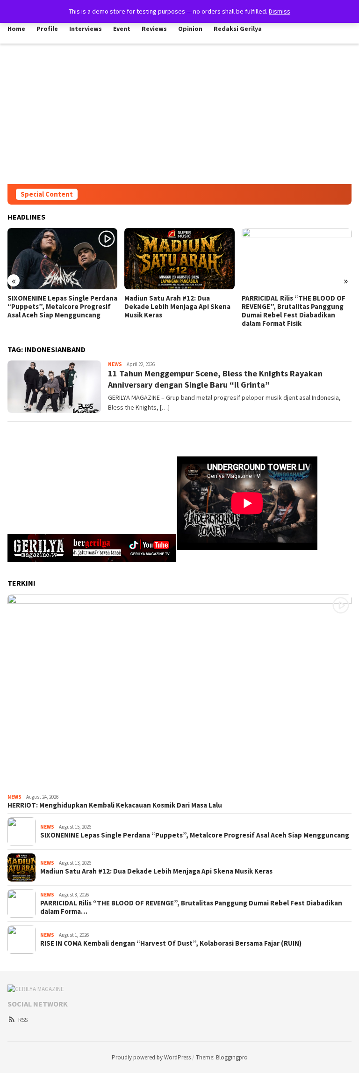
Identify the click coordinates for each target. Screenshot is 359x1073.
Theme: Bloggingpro (222, 1057)
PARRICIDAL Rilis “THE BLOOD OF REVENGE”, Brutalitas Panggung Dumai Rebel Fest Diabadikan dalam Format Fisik (176, 311)
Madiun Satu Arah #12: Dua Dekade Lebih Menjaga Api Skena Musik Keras (60, 306)
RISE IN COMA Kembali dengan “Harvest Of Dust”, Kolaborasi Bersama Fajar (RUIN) (290, 306)
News (115, 364)
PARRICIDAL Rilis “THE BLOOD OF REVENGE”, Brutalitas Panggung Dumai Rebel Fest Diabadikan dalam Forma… (191, 907)
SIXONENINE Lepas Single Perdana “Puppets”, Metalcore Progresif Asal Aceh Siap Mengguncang (194, 835)
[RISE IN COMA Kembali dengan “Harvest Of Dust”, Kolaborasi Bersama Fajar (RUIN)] (297, 259)
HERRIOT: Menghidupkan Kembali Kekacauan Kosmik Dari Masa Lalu (114, 805)
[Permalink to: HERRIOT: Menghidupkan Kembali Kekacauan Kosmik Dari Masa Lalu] (179, 692)
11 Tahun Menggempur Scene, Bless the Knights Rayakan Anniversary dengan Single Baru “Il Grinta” (215, 379)
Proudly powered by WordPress (151, 1057)
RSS (23, 1020)
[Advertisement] (179, 113)
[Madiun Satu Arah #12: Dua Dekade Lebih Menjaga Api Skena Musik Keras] (62, 259)
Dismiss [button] (279, 11)
